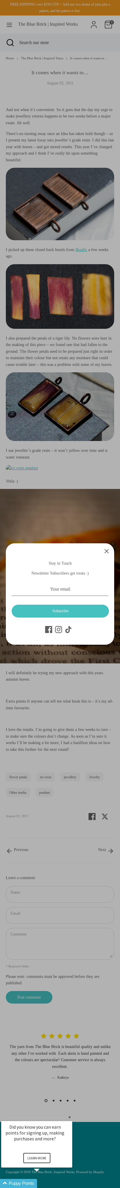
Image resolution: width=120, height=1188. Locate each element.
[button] (43, 1183)
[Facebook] (48, 629)
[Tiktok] (68, 629)
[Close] (106, 550)
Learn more (36, 1158)
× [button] (69, 1117)
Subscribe (60, 611)
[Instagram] (58, 629)
